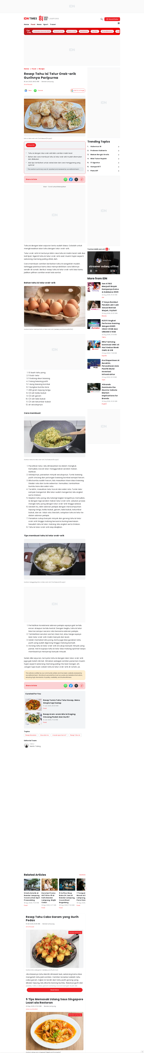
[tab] (31, 145)
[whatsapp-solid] (65, 179)
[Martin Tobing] (26, 745)
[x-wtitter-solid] (76, 179)
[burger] (118, 23)
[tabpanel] (55, 161)
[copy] (82, 179)
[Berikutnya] (85, 864)
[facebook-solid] (71, 179)
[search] (101, 19)
